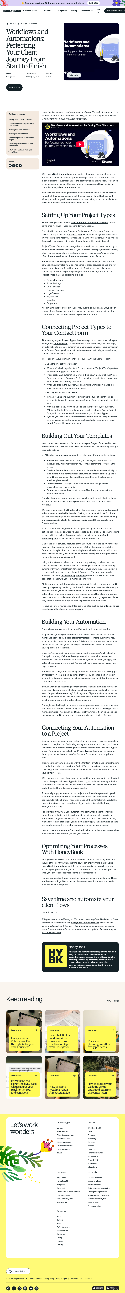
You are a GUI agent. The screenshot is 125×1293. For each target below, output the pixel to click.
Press (59, 1223)
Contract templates (95, 1177)
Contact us (61, 1234)
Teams (59, 1153)
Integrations (92, 1167)
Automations (92, 1163)
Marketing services (64, 1142)
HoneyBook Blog (63, 1181)
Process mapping (94, 1206)
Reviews (60, 1241)
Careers (60, 1220)
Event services (62, 1131)
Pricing (74, 10)
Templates (62, 10)
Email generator (93, 1202)
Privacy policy (48, 1278)
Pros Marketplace (63, 1195)
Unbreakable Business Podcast (68, 1192)
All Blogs (13, 24)
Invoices (91, 1146)
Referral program (63, 1227)
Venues (59, 1128)
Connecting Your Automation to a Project (21, 139)
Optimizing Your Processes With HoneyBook (21, 145)
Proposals (91, 1135)
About (59, 1216)
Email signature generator (97, 1192)
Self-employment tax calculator (99, 1188)
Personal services (63, 1139)
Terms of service (35, 1278)
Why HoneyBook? (94, 1128)
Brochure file (73, 510)
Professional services (64, 1146)
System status (76, 1278)
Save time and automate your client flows (21, 151)
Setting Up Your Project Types (20, 120)
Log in (98, 10)
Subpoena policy (62, 1278)
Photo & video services (65, 1135)
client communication (69, 187)
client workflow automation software (89, 222)
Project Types (75, 234)
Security (60, 1245)
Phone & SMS (93, 1160)
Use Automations (49, 912)
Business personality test (97, 1199)
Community (61, 1188)
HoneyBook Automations (59, 174)
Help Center (61, 1177)
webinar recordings (51, 881)
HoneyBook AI (93, 1156)
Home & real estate (64, 1149)
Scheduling (92, 1139)
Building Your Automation (18, 134)
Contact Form (61, 343)
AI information (62, 1202)
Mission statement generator (98, 1195)
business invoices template (69, 609)
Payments (91, 1149)
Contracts (91, 1142)
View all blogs (113, 1001)
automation (89, 350)
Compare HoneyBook (65, 1199)
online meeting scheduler (73, 575)
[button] (31, 10)
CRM (90, 1131)
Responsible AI (62, 1230)
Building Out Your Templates (19, 130)
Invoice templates (94, 1181)
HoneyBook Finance (95, 1153)
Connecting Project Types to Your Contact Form (21, 125)
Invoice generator (94, 1184)
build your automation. (100, 629)
